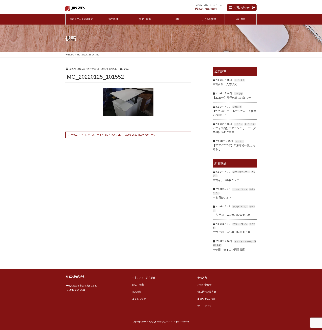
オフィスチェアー (241, 172)
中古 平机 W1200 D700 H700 (231, 232)
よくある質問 (139, 298)
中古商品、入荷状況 (225, 84)
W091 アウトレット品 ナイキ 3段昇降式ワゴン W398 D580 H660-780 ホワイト (115, 134)
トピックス (239, 80)
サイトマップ (204, 305)
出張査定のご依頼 (206, 298)
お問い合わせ (204, 284)
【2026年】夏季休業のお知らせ (232, 97)
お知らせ (238, 93)
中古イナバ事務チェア (226, 180)
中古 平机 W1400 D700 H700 (231, 214)
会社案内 (202, 277)
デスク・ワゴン (240, 189)
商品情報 (136, 291)
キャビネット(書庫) (243, 241)
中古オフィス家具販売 (143, 277)
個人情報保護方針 (206, 291)
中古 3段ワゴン (222, 197)
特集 (177, 19)
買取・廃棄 (138, 284)
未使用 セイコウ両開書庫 (229, 249)
